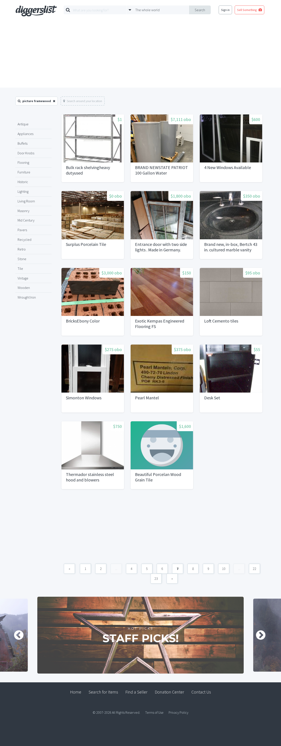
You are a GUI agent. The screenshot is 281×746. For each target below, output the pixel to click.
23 (156, 578)
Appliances (25, 134)
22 (254, 568)
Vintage (23, 278)
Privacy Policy (178, 712)
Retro (22, 249)
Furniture (24, 172)
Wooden (24, 287)
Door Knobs (26, 153)
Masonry (23, 211)
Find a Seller (136, 692)
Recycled (24, 239)
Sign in (225, 10)
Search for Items (103, 692)
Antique (23, 124)
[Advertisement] (140, 54)
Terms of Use (154, 712)
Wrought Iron (27, 297)
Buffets (22, 143)
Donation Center (169, 692)
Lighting (23, 191)
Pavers (22, 230)
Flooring (23, 162)
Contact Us (201, 692)
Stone (22, 259)
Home (75, 692)
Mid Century (26, 220)
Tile (20, 268)
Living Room (26, 201)
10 (223, 568)
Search (200, 10)
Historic (23, 182)
